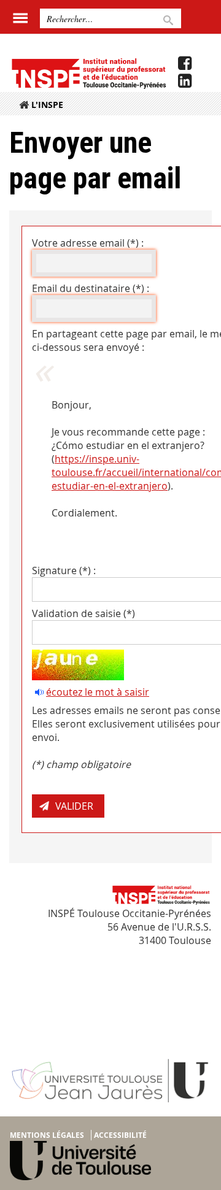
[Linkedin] (185, 81)
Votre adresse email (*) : (88, 243)
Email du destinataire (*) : (90, 288)
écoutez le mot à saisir (97, 692)
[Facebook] (185, 63)
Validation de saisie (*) (83, 613)
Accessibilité (120, 1135)
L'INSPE (47, 104)
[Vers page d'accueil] (88, 73)
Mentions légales (47, 1135)
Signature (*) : (64, 570)
